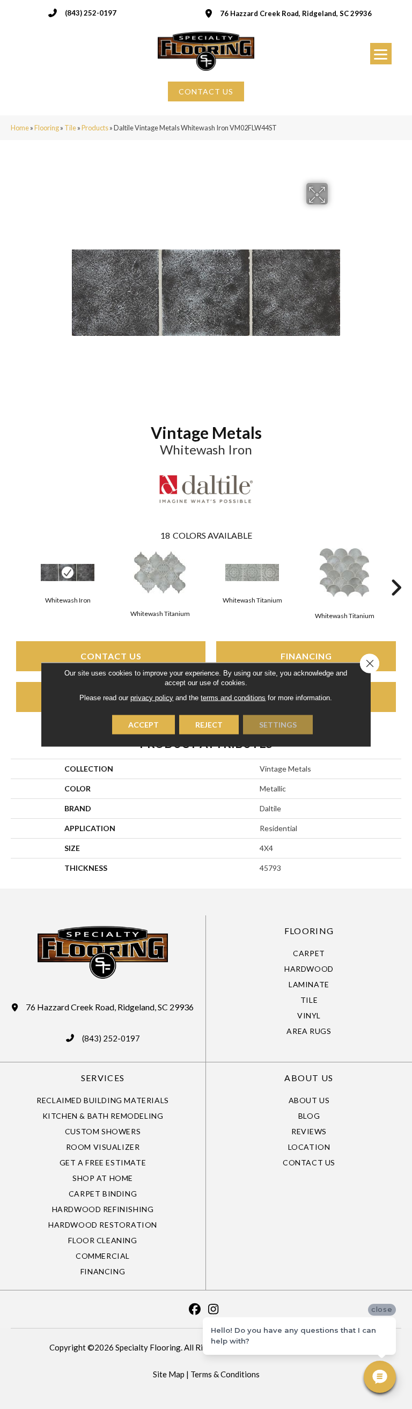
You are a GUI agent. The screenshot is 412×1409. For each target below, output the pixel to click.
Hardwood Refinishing (103, 1209)
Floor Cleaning (102, 1240)
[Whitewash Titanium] (160, 572)
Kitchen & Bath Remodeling (103, 1115)
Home (20, 127)
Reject (209, 724)
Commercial (103, 1255)
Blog (309, 1115)
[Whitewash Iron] (67, 572)
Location (309, 1146)
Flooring (46, 127)
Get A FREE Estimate (103, 1162)
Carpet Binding (103, 1193)
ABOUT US (308, 1078)
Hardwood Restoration (102, 1224)
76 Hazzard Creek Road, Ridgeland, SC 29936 (296, 13)
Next (396, 571)
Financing (306, 656)
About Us (309, 1100)
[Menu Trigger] (381, 53)
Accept (143, 724)
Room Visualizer (103, 1146)
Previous (16, 571)
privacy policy (151, 698)
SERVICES (102, 1078)
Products (95, 127)
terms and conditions (233, 698)
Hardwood (309, 968)
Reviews (309, 1131)
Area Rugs (308, 1031)
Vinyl (309, 1015)
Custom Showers (103, 1131)
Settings (278, 724)
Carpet (309, 953)
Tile (70, 127)
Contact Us (111, 656)
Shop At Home (102, 1178)
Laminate (309, 984)
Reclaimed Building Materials (102, 1100)
